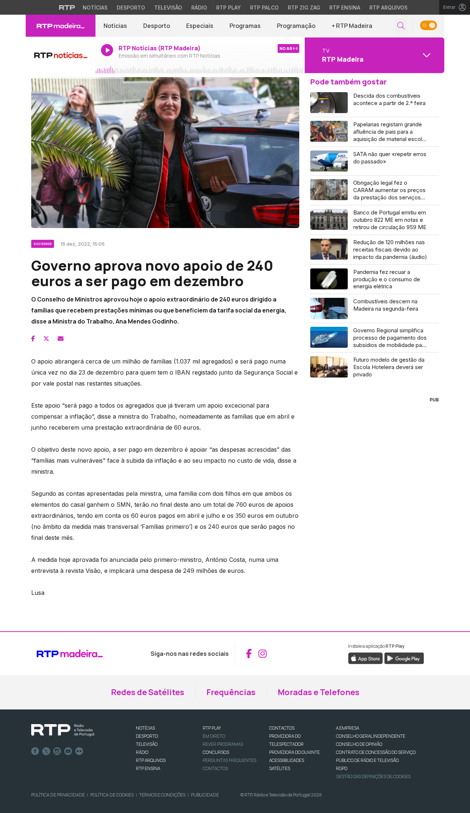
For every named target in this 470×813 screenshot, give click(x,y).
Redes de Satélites (147, 692)
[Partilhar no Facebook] (33, 339)
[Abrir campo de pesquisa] (401, 26)
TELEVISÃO (147, 744)
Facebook (35, 751)
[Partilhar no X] (46, 339)
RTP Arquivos (388, 7)
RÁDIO (142, 752)
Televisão (168, 7)
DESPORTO (147, 736)
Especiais (199, 26)
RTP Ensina (344, 7)
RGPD (341, 768)
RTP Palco (264, 7)
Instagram (57, 751)
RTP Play (228, 7)
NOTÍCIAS (145, 728)
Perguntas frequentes (229, 760)
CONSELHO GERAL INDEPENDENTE (370, 736)
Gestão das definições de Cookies (373, 776)
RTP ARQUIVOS (151, 760)
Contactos (215, 768)
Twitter (46, 751)
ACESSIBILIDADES (286, 760)
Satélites (279, 768)
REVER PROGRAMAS (223, 744)
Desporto (131, 7)
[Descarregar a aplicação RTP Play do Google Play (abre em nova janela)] (404, 658)
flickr (79, 751)
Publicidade (205, 795)
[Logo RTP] (62, 730)
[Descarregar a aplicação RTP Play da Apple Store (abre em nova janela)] (365, 658)
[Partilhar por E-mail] (61, 339)
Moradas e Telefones (318, 692)
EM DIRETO (214, 736)
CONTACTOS (281, 728)
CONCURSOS (216, 752)
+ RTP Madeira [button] (352, 26)
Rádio (199, 7)
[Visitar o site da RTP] (67, 7)
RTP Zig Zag (304, 7)
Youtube (68, 751)
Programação (296, 26)
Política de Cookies (112, 795)
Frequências (231, 692)
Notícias (95, 7)
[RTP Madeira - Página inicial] (60, 26)
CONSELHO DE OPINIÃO (359, 744)
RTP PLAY (212, 728)
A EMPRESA (347, 728)
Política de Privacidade (58, 795)
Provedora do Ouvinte (294, 752)
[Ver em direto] (60, 55)
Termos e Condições (162, 795)
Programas (245, 26)
